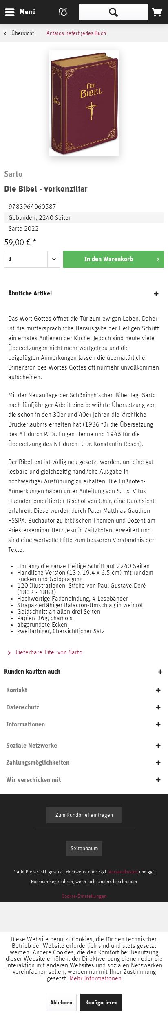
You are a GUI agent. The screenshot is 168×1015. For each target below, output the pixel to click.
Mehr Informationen (95, 978)
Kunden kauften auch (32, 671)
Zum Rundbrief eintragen (84, 815)
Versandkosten (123, 871)
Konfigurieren (101, 1002)
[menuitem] (20, 12)
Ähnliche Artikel (30, 293)
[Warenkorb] (157, 12)
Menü (22, 12)
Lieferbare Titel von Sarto (48, 652)
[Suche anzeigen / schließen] (113, 12)
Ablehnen (61, 1002)
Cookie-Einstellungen (84, 896)
